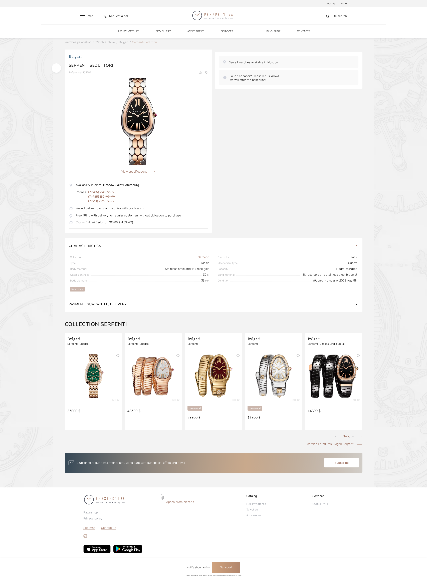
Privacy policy (92, 518)
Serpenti (203, 257)
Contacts (303, 31)
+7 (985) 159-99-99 (101, 196)
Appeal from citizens (180, 502)
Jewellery (163, 31)
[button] (87, 16)
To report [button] (226, 567)
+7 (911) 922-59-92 (101, 201)
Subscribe (342, 463)
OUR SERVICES (321, 503)
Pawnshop (273, 31)
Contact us (108, 528)
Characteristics (85, 246)
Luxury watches (128, 31)
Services (227, 31)
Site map (89, 528)
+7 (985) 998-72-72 (101, 192)
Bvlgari (75, 57)
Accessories (195, 31)
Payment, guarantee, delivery (98, 304)
